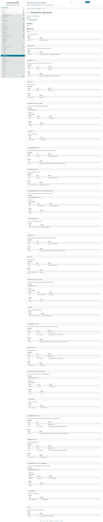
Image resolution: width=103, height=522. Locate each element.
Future (4, 50)
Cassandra (4, 13)
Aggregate (5, 39)
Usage (3, 9)
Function (4, 48)
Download (87, 2)
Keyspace (6, 55)
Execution (5, 25)
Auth (4, 18)
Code (41, 520)
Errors (4, 24)
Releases (61, 520)
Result (4, 62)
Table (4, 66)
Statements (5, 34)
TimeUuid (5, 69)
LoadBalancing (6, 27)
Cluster (4, 43)
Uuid (4, 76)
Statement (5, 32)
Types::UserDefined (32, 272)
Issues (47, 520)
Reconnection (5, 29)
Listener (4, 57)
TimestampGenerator (7, 36)
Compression (5, 20)
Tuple (4, 71)
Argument (5, 41)
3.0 (45, 5)
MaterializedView (6, 61)
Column (4, 45)
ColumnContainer (6, 46)
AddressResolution (6, 15)
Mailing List (51, 520)
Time (4, 68)
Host (4, 52)
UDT (4, 75)
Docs (44, 520)
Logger (4, 59)
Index (4, 53)
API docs (3, 11)
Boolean (29, 54)
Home (28, 8)
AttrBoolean (5, 17)
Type (4, 73)
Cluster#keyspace (32, 20)
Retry (4, 31)
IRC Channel (56, 520)
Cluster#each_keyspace (33, 19)
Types (4, 38)
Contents (5, 8)
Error (4, 22)
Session (4, 64)
